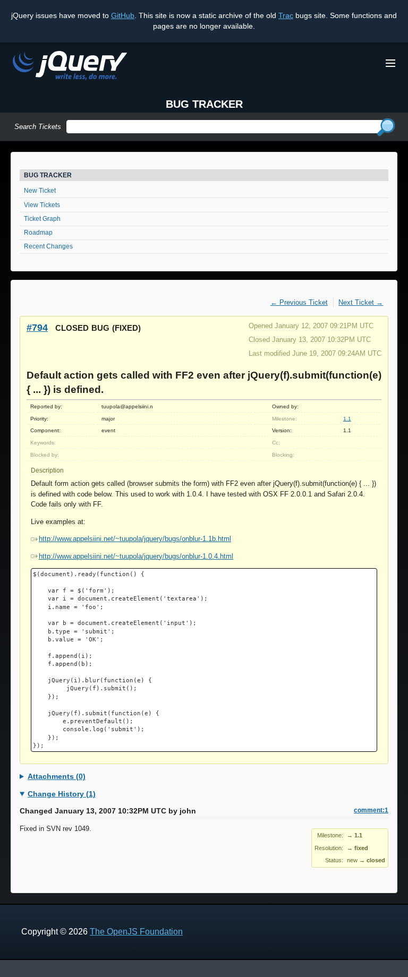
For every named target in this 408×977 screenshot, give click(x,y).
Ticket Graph (42, 218)
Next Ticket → (360, 302)
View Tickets (42, 205)
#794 (37, 327)
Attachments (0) (57, 776)
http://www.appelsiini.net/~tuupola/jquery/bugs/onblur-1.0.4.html (136, 556)
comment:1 (371, 810)
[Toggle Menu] (390, 63)
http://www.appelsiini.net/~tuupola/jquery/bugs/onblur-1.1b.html (135, 539)
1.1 (347, 419)
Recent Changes (48, 246)
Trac (285, 15)
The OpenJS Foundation (136, 931)
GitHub (122, 15)
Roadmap (38, 232)
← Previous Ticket (299, 302)
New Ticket (40, 190)
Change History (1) (62, 794)
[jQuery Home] (70, 67)
